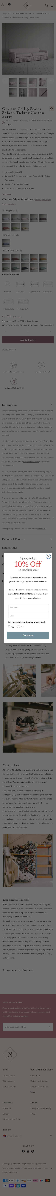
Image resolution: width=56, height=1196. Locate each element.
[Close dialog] (48, 556)
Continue (28, 635)
